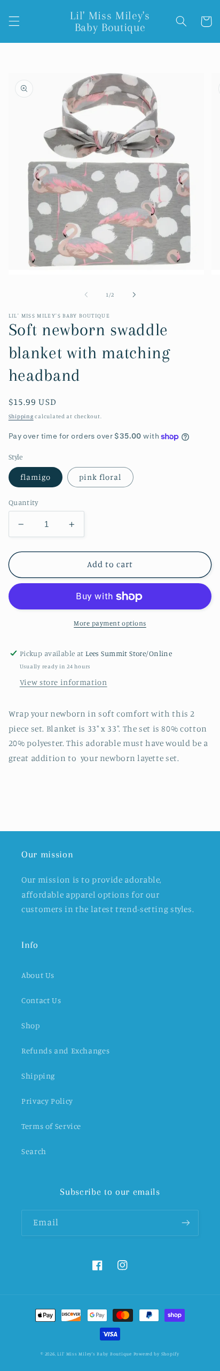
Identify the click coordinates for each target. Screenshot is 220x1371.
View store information (63, 682)
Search (33, 1151)
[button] (14, 21)
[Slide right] (134, 294)
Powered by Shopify (156, 1354)
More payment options (110, 623)
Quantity (23, 502)
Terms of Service (51, 1126)
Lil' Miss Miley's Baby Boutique (94, 1354)
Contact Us (41, 1000)
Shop (30, 1025)
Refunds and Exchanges (65, 1050)
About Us (37, 975)
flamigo (35, 476)
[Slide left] (86, 294)
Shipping (21, 416)
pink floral (100, 476)
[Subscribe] (186, 1223)
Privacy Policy (47, 1100)
